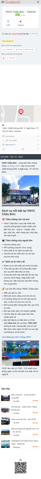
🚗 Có (4, 58)
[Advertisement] (20, 85)
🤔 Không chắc (29, 49)
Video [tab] (20, 157)
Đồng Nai (16, 447)
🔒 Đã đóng (19, 49)
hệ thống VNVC (13, 166)
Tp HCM (16, 401)
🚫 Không (12, 58)
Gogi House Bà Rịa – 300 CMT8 (23, 419)
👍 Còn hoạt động (8, 49)
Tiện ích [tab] (13, 157)
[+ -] (20, 113)
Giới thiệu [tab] (5, 157)
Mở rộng (34, 33)
